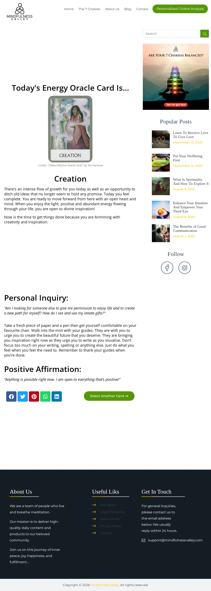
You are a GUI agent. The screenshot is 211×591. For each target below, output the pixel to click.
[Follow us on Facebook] (167, 267)
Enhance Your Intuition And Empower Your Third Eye (190, 207)
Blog (127, 9)
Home (69, 9)
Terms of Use (110, 519)
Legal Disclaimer (112, 512)
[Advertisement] (70, 51)
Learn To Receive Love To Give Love (190, 135)
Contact (142, 9)
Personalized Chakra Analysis (180, 9)
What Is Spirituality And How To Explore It (191, 181)
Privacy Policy (110, 526)
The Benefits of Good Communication (189, 228)
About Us (112, 9)
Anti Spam (108, 505)
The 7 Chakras (89, 9)
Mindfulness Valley (105, 585)
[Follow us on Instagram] (184, 267)
